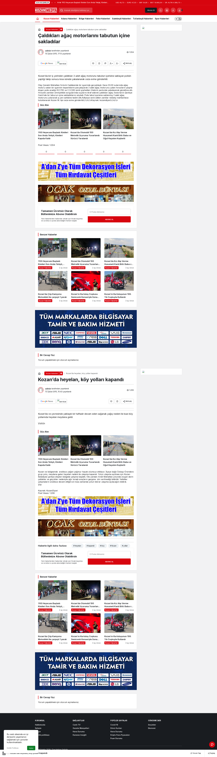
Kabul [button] (31, 748)
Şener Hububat (74, 749)
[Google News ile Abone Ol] (47, 63)
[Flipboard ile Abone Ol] (62, 63)
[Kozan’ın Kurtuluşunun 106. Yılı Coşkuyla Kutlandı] (119, 286)
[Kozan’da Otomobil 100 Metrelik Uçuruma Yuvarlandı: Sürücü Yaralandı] (86, 124)
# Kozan (113, 546)
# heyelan (77, 546)
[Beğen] (93, 63)
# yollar (125, 546)
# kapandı (90, 546)
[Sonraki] (55, 2)
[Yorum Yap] (105, 63)
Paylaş (212, 753)
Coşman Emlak (87, 749)
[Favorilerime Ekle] (99, 63)
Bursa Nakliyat (110, 749)
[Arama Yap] (160, 10)
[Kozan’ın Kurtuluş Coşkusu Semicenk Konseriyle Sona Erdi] (86, 286)
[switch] (178, 18)
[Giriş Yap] (173, 10)
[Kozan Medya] (46, 10)
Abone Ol (151, 10)
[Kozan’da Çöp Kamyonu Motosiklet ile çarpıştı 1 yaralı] (52, 286)
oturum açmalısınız (69, 360)
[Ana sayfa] (37, 18)
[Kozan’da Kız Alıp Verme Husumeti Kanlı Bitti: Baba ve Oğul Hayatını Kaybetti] (118, 124)
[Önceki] (51, 2)
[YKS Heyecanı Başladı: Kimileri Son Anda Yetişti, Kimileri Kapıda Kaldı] (53, 124)
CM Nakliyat (99, 749)
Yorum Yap (196, 753)
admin (48, 50)
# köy (102, 546)
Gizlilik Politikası (13, 748)
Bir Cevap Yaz (47, 355)
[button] (166, 10)
